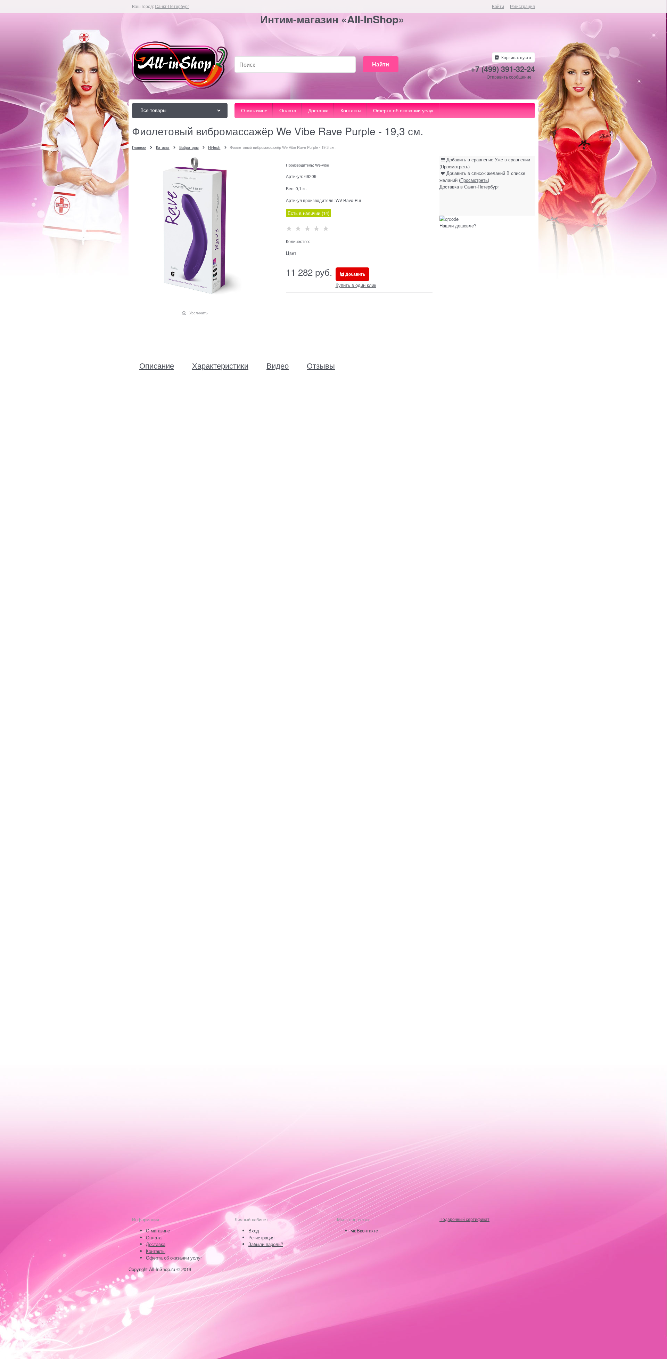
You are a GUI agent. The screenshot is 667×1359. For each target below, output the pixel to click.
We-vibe (322, 165)
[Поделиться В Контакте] (450, 202)
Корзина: (515, 57)
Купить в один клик (356, 285)
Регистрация (522, 6)
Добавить (355, 274)
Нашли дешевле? (457, 225)
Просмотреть (454, 166)
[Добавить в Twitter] (489, 202)
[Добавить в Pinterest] (503, 202)
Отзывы (321, 365)
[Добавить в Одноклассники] (476, 202)
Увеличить (198, 312)
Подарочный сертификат (464, 1219)
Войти (498, 6)
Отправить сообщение (509, 77)
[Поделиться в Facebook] (463, 202)
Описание (156, 365)
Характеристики (220, 365)
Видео (277, 365)
